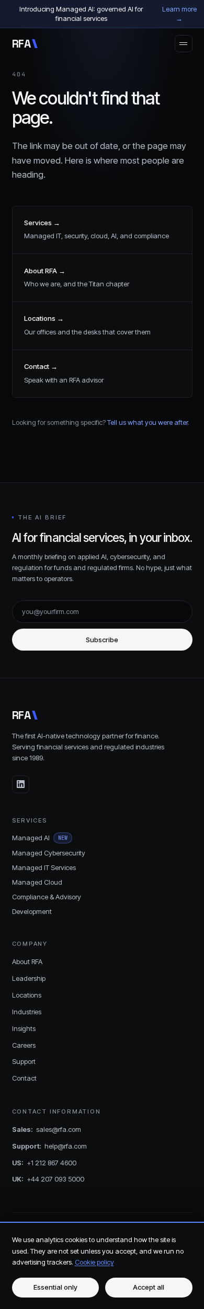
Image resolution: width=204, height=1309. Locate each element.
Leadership (29, 978)
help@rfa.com (49, 1146)
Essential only (55, 1287)
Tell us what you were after (147, 422)
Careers (24, 1045)
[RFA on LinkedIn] (21, 784)
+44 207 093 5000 (48, 1179)
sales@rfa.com (46, 1129)
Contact (24, 1078)
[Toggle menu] (183, 44)
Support (24, 1061)
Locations (26, 995)
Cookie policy (94, 1262)
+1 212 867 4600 (44, 1163)
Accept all (148, 1287)
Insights (24, 1028)
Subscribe (102, 639)
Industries (26, 1011)
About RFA (27, 961)
